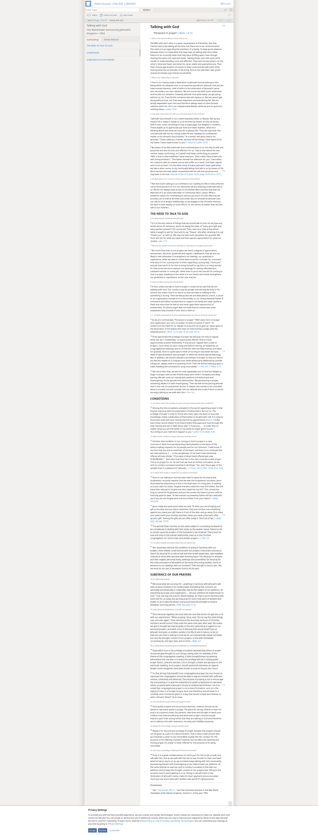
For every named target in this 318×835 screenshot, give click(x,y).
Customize (114, 830)
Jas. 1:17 (163, 241)
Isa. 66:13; (176, 174)
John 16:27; (194, 174)
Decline (102, 830)
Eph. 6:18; (183, 331)
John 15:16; (200, 431)
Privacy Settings (115, 823)
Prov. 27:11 (216, 174)
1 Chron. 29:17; (195, 468)
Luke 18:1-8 (193, 331)
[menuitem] (231, 10)
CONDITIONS (93, 52)
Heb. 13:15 (163, 521)
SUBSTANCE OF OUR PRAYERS (100, 59)
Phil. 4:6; (181, 604)
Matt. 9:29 (210, 431)
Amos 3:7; (192, 142)
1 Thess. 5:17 (214, 366)
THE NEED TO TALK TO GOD (100, 45)
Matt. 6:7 (197, 641)
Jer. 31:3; (185, 174)
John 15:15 (202, 142)
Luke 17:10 (171, 109)
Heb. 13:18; (207, 468)
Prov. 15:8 (218, 468)
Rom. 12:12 (186, 33)
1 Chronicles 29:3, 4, (166, 790)
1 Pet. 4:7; (203, 366)
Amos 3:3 (211, 420)
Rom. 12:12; (173, 331)
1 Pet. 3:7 (204, 538)
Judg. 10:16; (205, 174)
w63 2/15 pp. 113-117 (97, 20)
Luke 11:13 (190, 604)
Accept (92, 830)
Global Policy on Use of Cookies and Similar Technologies (167, 820)
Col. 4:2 (190, 392)
